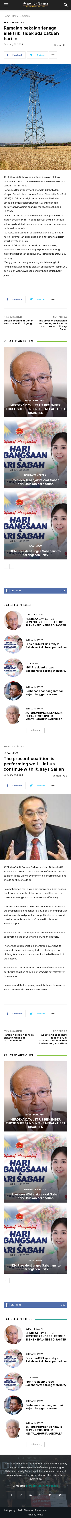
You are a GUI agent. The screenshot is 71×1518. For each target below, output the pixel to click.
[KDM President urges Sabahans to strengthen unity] (35, 524)
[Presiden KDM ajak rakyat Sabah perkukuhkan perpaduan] (35, 453)
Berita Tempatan (21, 15)
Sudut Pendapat (35, 400)
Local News (35, 546)
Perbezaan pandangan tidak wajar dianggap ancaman (44, 692)
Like (63, 590)
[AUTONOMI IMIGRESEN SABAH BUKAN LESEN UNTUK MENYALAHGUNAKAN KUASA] (13, 714)
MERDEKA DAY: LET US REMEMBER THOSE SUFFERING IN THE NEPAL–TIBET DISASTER (36, 409)
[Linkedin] (30, 1495)
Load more (34, 730)
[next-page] (11, 566)
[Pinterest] (40, 1495)
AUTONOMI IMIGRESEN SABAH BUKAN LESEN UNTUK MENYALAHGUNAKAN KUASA (44, 716)
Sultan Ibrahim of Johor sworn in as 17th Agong (18, 322)
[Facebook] (11, 1495)
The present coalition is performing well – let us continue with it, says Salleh (52, 325)
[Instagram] (21, 1495)
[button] (6, 5)
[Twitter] (59, 1495)
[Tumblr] (50, 1495)
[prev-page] (6, 566)
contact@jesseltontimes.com (42, 1485)
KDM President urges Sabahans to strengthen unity (35, 553)
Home (7, 15)
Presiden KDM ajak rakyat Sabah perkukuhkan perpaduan (35, 481)
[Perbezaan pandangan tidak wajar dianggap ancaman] (13, 691)
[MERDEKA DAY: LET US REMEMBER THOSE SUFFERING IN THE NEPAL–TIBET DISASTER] (35, 382)
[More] (53, 55)
